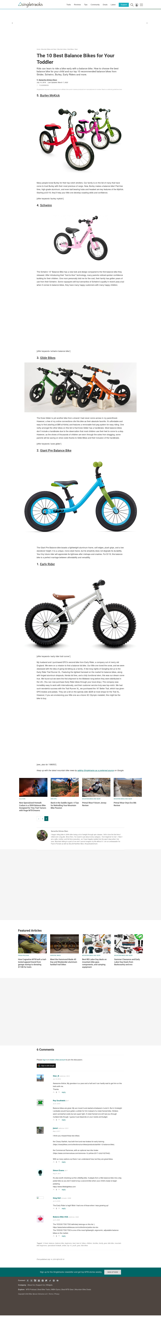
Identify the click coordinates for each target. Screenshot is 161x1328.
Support (124, 5)
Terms (51, 1294)
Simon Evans (58, 1170)
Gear (76, 49)
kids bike (111, 1243)
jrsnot (55, 1128)
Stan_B (56, 1076)
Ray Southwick (59, 1100)
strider (64, 1245)
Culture (22, 799)
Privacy (56, 1294)
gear (105, 1243)
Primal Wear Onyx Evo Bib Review (125, 804)
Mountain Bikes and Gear (48, 49)
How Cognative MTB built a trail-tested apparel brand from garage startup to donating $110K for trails (32, 963)
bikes (84, 1243)
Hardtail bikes (55, 955)
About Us (31, 1285)
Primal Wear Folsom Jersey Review (94, 804)
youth (74, 1245)
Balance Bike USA (60, 1217)
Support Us (40, 1285)
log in (45, 1059)
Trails (68, 5)
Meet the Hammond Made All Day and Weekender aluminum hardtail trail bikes (63, 962)
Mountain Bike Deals (83, 1289)
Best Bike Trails (44, 1289)
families (95, 1243)
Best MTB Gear (67, 1289)
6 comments (44, 85)
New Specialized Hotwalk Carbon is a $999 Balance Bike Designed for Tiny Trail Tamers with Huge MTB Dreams (32, 807)
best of (78, 1243)
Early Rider (47, 564)
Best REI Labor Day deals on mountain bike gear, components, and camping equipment (94, 963)
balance (51, 1243)
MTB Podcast (31, 1289)
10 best (45, 1243)
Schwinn (46, 205)
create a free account (57, 1059)
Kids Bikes (70, 49)
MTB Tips (54, 799)
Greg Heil (57, 1198)
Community (95, 5)
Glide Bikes (47, 358)
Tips (85, 5)
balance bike (59, 1243)
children (89, 1243)
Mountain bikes (61, 49)
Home (38, 49)
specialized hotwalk (54, 1245)
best (74, 1243)
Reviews (77, 5)
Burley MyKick (50, 95)
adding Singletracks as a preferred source (95, 770)
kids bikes (84, 1245)
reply (64, 1092)
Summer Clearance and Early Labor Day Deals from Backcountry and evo (127, 962)
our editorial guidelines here (113, 89)
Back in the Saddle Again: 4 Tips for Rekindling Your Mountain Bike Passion (65, 805)
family (101, 1243)
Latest (113, 5)
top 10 (69, 1245)
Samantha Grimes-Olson (48, 80)
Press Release (23, 955)
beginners (68, 1243)
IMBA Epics (55, 1289)
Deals (105, 5)
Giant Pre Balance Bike (55, 450)
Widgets (49, 1285)
